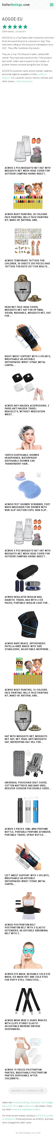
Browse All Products (26, 1090)
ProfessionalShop (21, 1102)
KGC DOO (13, 1106)
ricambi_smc (29, 1106)
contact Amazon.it (23, 81)
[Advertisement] (28, 109)
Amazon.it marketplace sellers (26, 1109)
